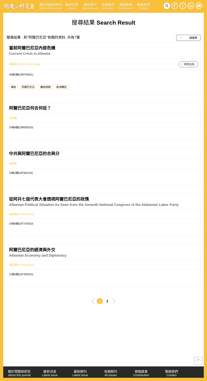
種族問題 (45, 87)
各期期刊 (108, 6)
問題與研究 (19, 6)
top (198, 361)
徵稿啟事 (126, 6)
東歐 (13, 87)
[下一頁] (114, 301)
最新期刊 (90, 6)
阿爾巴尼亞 (28, 87)
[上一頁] (93, 301)
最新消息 (71, 6)
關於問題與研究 (51, 6)
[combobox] (188, 38)
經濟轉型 (61, 87)
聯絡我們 (143, 6)
